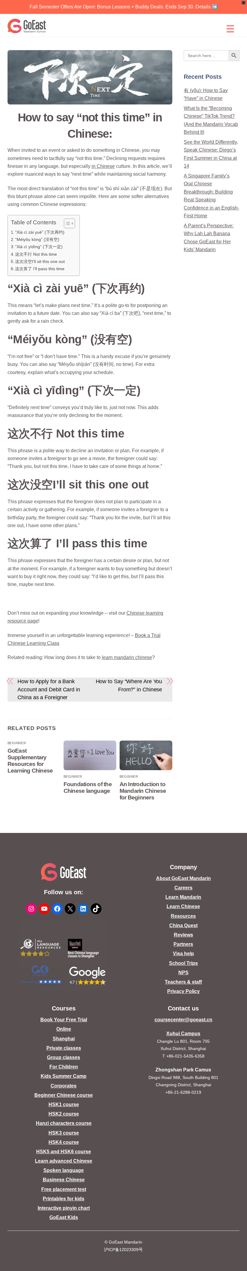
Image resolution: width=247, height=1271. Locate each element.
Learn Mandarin (183, 897)
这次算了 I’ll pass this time (39, 268)
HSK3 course (63, 1132)
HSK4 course (63, 1142)
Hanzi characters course (64, 1123)
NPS (183, 972)
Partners (183, 944)
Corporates (64, 1085)
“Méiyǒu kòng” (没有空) (37, 239)
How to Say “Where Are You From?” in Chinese (129, 685)
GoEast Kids (63, 1217)
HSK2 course (63, 1113)
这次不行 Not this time (36, 254)
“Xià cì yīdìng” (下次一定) (39, 246)
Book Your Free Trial (63, 1019)
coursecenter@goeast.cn (183, 1019)
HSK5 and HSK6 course (63, 1151)
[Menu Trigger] (230, 28)
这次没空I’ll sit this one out (40, 261)
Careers (183, 887)
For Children (63, 1066)
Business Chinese (64, 1179)
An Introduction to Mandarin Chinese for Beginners (143, 791)
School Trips (183, 963)
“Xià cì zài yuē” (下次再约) (39, 232)
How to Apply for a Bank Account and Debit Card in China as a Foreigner (48, 689)
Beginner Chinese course (63, 1095)
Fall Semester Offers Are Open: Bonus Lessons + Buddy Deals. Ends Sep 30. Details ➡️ (124, 6)
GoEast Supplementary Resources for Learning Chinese (30, 761)
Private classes (63, 1048)
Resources (183, 916)
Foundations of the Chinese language (88, 787)
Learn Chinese (183, 906)
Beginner (17, 743)
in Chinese (103, 166)
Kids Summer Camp (63, 1076)
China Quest (183, 925)
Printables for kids (63, 1198)
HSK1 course (63, 1104)
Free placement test (63, 1189)
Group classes (63, 1057)
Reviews (183, 934)
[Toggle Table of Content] (66, 223)
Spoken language (63, 1170)
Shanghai (64, 1038)
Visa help (183, 953)
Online (63, 1029)
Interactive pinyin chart (64, 1208)
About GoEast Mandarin (183, 878)
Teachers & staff (183, 981)
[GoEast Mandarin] (27, 26)
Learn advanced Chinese (63, 1161)
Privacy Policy (183, 991)
